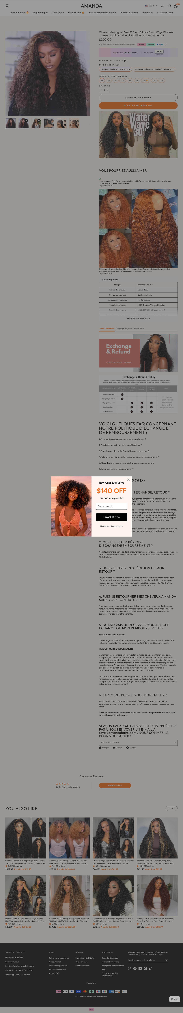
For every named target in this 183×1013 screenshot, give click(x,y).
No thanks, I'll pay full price (111, 526)
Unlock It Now (111, 517)
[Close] (128, 479)
